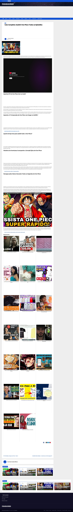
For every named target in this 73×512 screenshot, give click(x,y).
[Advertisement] (36, 12)
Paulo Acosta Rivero (11, 38)
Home (44, 510)
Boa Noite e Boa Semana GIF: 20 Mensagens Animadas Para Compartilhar (62, 487)
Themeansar (15, 510)
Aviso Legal (47, 510)
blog (4, 485)
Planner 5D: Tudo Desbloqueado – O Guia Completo (25, 473)
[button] (70, 18)
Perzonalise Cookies (54, 510)
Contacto (34, 18)
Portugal (17, 18)
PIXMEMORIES (8, 4)
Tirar (22, 18)
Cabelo (26, 18)
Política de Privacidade (64, 510)
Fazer (13, 18)
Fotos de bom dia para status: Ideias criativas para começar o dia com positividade (44, 473)
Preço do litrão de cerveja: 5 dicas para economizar (9, 473)
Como (10, 18)
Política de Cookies (4, 500)
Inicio (6, 18)
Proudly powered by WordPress (5, 510)
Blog (30, 18)
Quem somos (40, 18)
